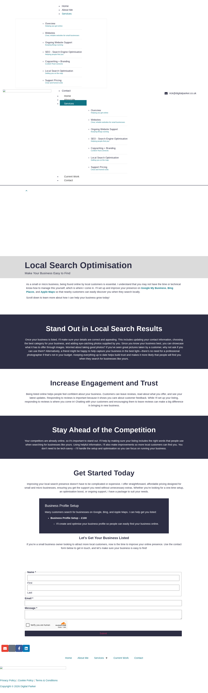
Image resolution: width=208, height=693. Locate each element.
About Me (69, 99)
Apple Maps (48, 291)
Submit (103, 633)
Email (29, 598)
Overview (50, 23)
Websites (50, 33)
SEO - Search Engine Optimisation (63, 52)
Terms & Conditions (47, 680)
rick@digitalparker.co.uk (182, 93)
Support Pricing (53, 80)
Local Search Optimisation (59, 71)
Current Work (71, 176)
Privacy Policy (8, 680)
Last (29, 592)
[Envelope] (166, 93)
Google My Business (153, 288)
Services (69, 103)
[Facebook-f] (19, 648)
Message (31, 608)
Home (67, 96)
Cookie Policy (25, 680)
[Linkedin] (26, 648)
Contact (68, 180)
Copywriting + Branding (57, 61)
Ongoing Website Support (58, 42)
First (29, 583)
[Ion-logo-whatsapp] (160, 93)
